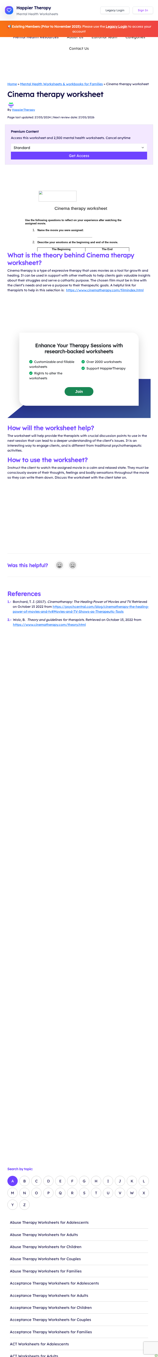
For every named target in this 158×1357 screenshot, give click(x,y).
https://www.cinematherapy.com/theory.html (49, 625)
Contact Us (79, 48)
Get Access (79, 155)
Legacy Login (115, 10)
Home (12, 84)
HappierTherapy (23, 110)
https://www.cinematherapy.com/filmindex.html (105, 290)
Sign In (143, 10)
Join (79, 391)
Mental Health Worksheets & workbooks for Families (61, 84)
